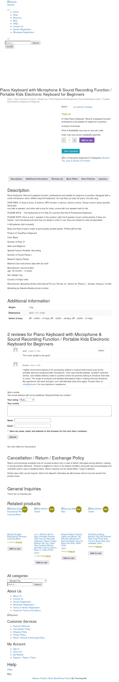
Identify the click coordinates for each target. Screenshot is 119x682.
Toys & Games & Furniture (25, 99)
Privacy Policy (19, 634)
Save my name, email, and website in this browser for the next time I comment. (48, 431)
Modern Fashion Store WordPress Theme (52, 678)
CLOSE (9, 46)
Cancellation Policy (21, 628)
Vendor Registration (22, 29)
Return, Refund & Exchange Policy (29, 637)
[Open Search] (8, 38)
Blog (15, 20)
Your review (13, 403)
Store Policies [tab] (88, 178)
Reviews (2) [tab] (57, 178)
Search (36, 42)
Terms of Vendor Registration (26, 607)
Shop (15, 14)
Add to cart (86, 140)
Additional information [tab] (37, 178)
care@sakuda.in (30, 384)
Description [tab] (16, 178)
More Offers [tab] (72, 178)
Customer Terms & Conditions (27, 610)
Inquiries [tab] (103, 178)
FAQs (15, 23)
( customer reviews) (82, 106)
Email (10, 425)
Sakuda (10, 4)
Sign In (16, 648)
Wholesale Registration (23, 32)
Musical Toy (42, 99)
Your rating (13, 399)
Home (16, 11)
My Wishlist (18, 654)
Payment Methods (21, 626)
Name (11, 420)
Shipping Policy (20, 631)
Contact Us (18, 26)
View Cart (17, 651)
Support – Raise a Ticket (24, 657)
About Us (17, 17)
